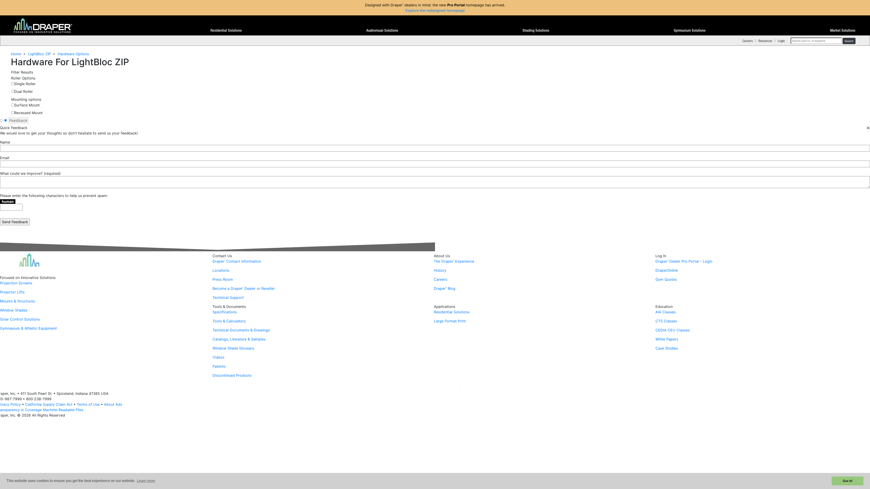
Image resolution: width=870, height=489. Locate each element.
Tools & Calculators (229, 321)
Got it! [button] (848, 481)
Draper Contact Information (237, 261)
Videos (218, 357)
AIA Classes (665, 312)
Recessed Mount (28, 112)
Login (781, 41)
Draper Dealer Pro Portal (677, 261)
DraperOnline (666, 270)
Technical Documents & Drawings (241, 330)
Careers (747, 41)
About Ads (113, 404)
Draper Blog (444, 288)
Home (16, 54)
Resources (765, 41)
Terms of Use (88, 404)
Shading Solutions (535, 31)
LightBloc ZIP (39, 54)
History (440, 270)
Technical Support (228, 297)
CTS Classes (666, 321)
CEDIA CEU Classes (672, 330)
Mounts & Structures (17, 301)
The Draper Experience (454, 261)
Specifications (225, 312)
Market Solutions (842, 31)
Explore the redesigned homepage (435, 10)
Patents (219, 366)
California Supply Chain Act (48, 404)
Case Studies (666, 348)
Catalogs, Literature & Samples (239, 339)
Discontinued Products (232, 375)
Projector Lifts (12, 292)
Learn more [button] (146, 481)
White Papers (666, 339)
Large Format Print (450, 321)
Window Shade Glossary (233, 348)
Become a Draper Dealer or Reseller (244, 288)
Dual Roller (23, 91)
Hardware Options (73, 54)
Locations (221, 270)
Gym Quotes (666, 279)
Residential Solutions (226, 31)
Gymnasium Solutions (690, 31)
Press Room (223, 279)
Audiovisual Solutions (382, 31)
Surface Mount (27, 105)
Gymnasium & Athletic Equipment (28, 328)
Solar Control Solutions (20, 319)
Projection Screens (16, 283)
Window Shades (13, 310)
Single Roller (25, 84)
